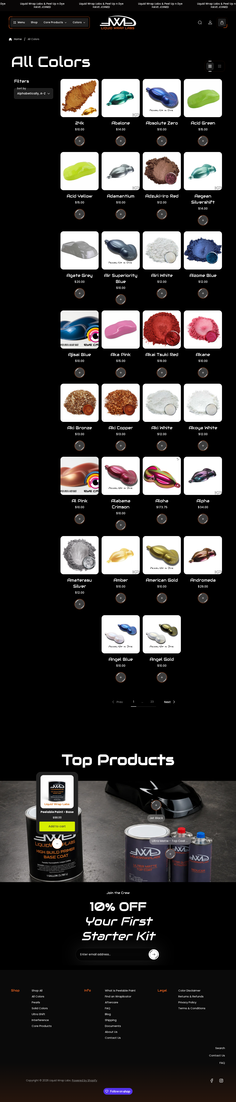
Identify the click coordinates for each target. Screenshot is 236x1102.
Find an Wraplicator (118, 996)
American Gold (162, 580)
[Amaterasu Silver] (79, 555)
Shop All (37, 990)
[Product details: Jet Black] (156, 805)
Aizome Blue (203, 275)
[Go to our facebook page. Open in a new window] (211, 1080)
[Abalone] (121, 98)
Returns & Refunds (191, 996)
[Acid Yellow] (79, 171)
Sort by (21, 88)
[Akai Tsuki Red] (162, 329)
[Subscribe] (154, 954)
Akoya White (203, 427)
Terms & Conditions (191, 1008)
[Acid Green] (203, 98)
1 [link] (133, 702)
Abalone (121, 123)
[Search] (200, 22)
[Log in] (210, 22)
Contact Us (113, 1038)
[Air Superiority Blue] (121, 250)
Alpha (203, 500)
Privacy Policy (187, 1002)
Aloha (161, 500)
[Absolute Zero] (162, 98)
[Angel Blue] (121, 634)
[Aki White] (162, 403)
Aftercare (111, 1002)
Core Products (42, 1026)
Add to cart (57, 826)
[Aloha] (162, 476)
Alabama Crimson (120, 503)
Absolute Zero (162, 123)
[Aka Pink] (121, 329)
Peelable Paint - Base (57, 812)
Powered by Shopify (84, 1080)
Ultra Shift (38, 1014)
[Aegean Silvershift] (203, 171)
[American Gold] (162, 555)
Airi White (162, 275)
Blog (108, 1014)
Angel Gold (162, 659)
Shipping (111, 1020)
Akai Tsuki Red (161, 354)
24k (79, 123)
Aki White (161, 427)
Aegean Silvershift (203, 199)
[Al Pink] (79, 476)
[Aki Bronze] (79, 403)
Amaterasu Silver (79, 583)
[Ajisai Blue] (79, 329)
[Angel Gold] (162, 634)
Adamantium (120, 196)
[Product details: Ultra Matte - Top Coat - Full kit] (170, 854)
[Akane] (203, 329)
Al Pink (80, 500)
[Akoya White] (203, 403)
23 (152, 702)
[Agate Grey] (79, 250)
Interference (40, 1020)
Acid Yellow (79, 196)
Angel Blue (121, 659)
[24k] (79, 98)
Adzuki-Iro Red (161, 196)
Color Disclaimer (189, 990)
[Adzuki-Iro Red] (162, 171)
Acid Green (203, 123)
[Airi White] (162, 250)
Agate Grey (80, 275)
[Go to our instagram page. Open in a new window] (221, 1080)
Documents (113, 1026)
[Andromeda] (203, 555)
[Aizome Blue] (203, 250)
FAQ (107, 1008)
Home (18, 39)
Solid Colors (40, 1008)
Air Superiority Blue (120, 278)
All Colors (38, 996)
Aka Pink (121, 354)
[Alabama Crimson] (121, 476)
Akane (203, 354)
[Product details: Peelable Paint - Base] (57, 844)
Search (220, 1048)
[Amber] (121, 555)
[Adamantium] (121, 171)
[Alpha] (203, 476)
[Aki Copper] (121, 403)
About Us (111, 1032)
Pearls (36, 1002)
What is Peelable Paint (120, 990)
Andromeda (203, 580)
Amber (121, 580)
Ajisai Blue (79, 354)
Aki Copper (121, 427)
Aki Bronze (79, 427)
